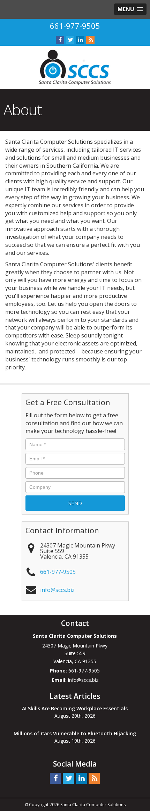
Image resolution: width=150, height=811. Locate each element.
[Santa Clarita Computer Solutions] (75, 67)
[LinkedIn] (80, 40)
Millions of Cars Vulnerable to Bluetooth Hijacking (75, 733)
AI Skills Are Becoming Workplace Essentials (75, 708)
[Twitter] (70, 40)
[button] (130, 9)
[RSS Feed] (90, 40)
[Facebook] (60, 40)
